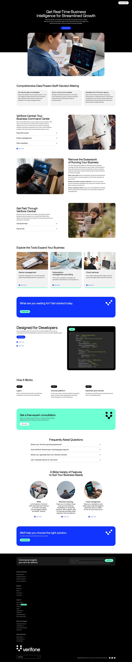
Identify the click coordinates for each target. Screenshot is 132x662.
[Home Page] (7, 3)
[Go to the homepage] (28, 648)
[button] (74, 3)
